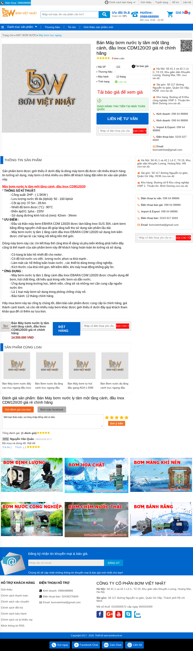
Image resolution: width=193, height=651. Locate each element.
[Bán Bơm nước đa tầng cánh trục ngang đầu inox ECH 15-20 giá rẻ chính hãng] (49, 378)
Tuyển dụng (161, 2)
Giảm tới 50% (121, 14)
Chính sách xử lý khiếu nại (16, 619)
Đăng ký (113, 562)
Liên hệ (187, 2)
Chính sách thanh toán (14, 595)
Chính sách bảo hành (14, 613)
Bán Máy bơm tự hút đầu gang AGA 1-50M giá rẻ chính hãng (80, 387)
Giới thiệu (146, 2)
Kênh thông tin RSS (12, 625)
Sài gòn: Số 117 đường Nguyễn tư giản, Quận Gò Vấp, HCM (162, 174)
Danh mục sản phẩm (20, 26)
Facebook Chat (88, 644)
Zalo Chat (115, 644)
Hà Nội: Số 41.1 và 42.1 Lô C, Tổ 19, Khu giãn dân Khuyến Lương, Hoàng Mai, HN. (171, 73)
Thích (18, 447)
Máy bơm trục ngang (50, 35)
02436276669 (70, 596)
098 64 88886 (180, 113)
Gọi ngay (62, 644)
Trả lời (6, 447)
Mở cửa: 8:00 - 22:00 (151, 16)
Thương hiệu (52, 27)
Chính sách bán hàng (120, 2)
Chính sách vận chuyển (15, 601)
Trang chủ (7, 35)
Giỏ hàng (183, 12)
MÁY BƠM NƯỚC (26, 35)
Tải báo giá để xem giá (120, 92)
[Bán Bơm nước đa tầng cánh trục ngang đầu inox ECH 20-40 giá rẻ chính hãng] (114, 378)
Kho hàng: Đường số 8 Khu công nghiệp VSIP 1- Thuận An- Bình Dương (171, 100)
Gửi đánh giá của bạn (18, 409)
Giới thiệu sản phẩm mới (98, 27)
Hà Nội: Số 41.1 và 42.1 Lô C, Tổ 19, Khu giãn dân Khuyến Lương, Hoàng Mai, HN (164, 163)
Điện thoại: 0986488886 (18, 3)
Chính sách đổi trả (12, 607)
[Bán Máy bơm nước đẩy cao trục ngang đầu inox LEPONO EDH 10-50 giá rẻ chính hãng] (16, 378)
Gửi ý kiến (116, 423)
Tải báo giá (142, 66)
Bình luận (118, 59)
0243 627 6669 (169, 218)
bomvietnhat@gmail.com (167, 149)
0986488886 (65, 590)
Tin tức (72, 27)
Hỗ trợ (175, 2)
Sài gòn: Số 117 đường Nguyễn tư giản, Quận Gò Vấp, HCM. (171, 87)
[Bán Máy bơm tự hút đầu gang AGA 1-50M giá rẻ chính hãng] (82, 378)
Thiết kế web (101, 635)
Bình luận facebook (51, 409)
